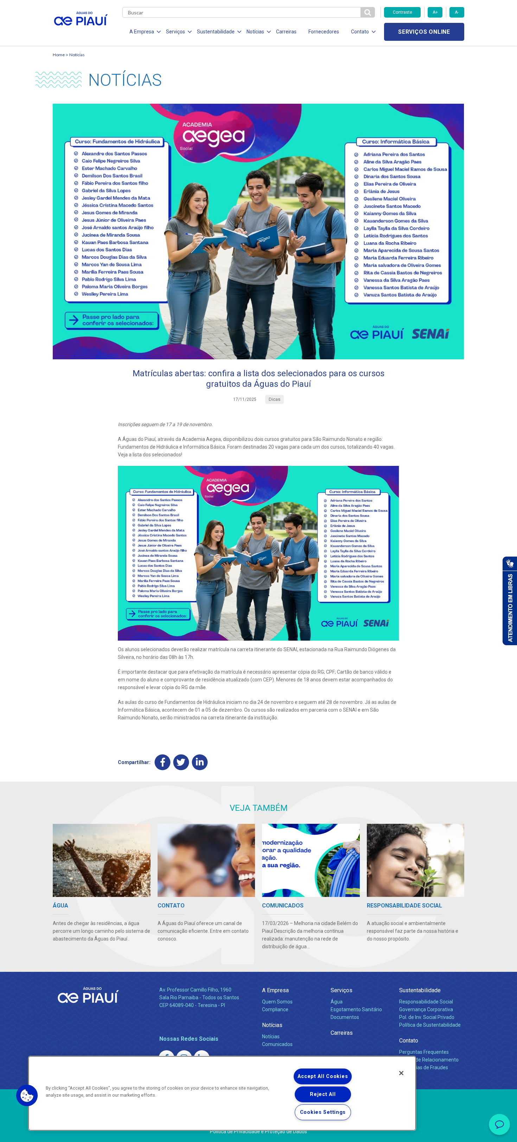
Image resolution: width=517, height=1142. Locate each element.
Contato (408, 1040)
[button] (27, 1095)
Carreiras (286, 31)
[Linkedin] (200, 762)
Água (337, 1002)
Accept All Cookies (323, 1076)
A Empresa (275, 990)
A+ (435, 12)
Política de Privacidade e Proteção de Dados (258, 1131)
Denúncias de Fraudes (423, 1067)
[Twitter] (181, 762)
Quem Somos (277, 1002)
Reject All (323, 1094)
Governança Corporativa (426, 1009)
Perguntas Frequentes (424, 1052)
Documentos (345, 1017)
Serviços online (424, 31)
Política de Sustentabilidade (430, 1025)
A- (457, 12)
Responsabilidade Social (426, 1002)
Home (59, 54)
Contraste (402, 12)
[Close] (401, 1073)
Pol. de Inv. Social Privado (426, 1017)
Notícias (77, 54)
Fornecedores (323, 31)
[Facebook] (163, 762)
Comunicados (277, 1044)
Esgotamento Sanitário (356, 1009)
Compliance (275, 1009)
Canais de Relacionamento (429, 1060)
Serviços (341, 990)
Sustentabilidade (420, 990)
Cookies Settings (323, 1112)
